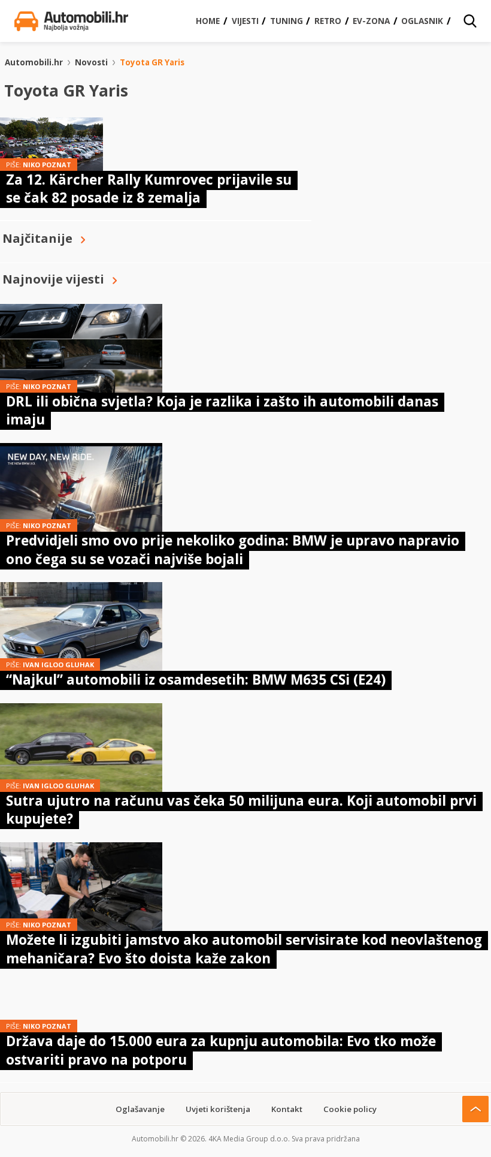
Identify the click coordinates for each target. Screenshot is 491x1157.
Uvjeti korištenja (218, 1109)
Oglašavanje (140, 1109)
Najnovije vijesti (53, 279)
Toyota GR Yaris (152, 62)
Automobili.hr (34, 62)
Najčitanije (37, 238)
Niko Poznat (47, 164)
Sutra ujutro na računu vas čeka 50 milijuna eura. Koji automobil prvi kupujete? (241, 809)
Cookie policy (350, 1109)
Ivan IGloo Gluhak (58, 664)
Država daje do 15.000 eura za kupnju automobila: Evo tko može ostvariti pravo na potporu (221, 1050)
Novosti (91, 62)
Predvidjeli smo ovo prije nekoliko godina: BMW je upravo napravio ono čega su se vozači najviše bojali (232, 549)
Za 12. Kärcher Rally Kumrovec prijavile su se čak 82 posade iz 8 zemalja (149, 188)
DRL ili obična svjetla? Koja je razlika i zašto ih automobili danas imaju (222, 410)
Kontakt (286, 1109)
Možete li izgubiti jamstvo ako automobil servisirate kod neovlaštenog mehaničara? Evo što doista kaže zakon (244, 948)
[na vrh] (475, 1109)
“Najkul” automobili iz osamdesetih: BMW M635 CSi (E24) (196, 679)
